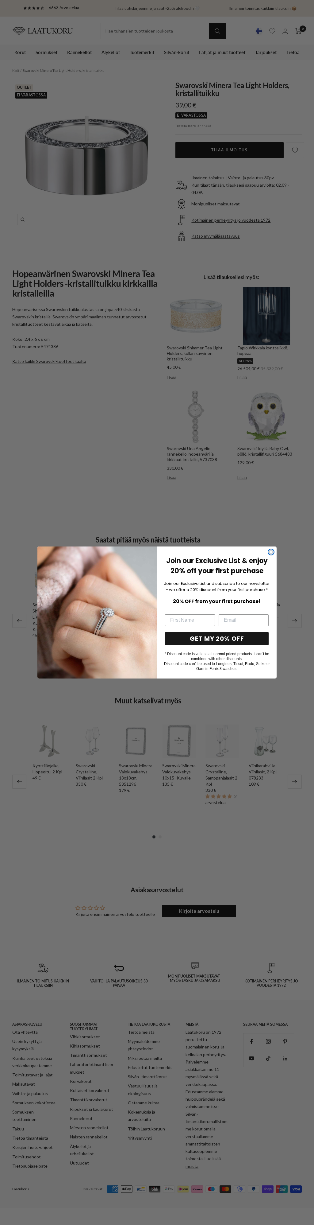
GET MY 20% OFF (217, 638)
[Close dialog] (271, 552)
